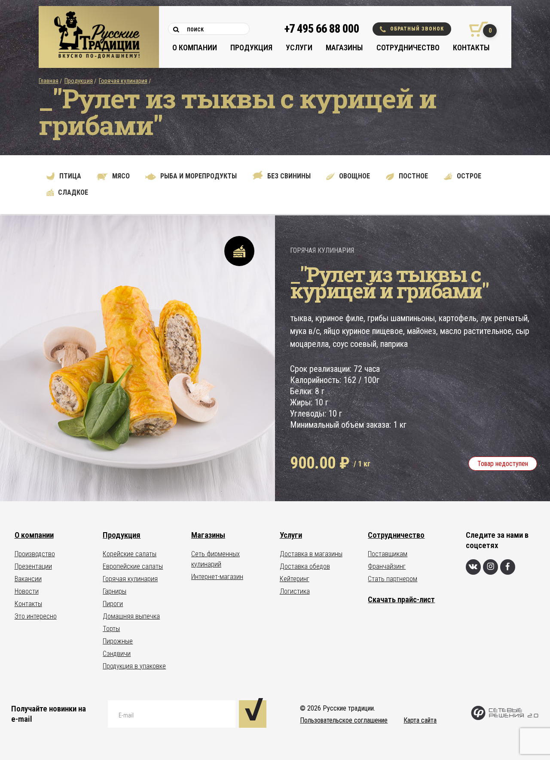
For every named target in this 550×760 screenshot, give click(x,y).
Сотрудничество (408, 47)
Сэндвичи (117, 654)
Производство (35, 554)
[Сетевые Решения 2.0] (505, 718)
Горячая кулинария (123, 80)
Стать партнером (392, 579)
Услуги (299, 47)
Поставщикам (387, 554)
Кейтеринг (294, 579)
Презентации (33, 566)
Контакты (471, 47)
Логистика (295, 591)
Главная (48, 80)
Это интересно (36, 616)
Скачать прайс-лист (401, 599)
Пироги (113, 604)
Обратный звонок (417, 29)
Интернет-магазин (217, 577)
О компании (194, 47)
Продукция (251, 47)
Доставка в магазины (311, 554)
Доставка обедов (305, 566)
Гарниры (114, 591)
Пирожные (118, 641)
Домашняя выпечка (131, 616)
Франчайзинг (387, 566)
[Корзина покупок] (475, 29)
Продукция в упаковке (134, 666)
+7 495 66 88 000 (321, 29)
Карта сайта (420, 720)
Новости (27, 591)
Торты (111, 629)
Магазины (344, 47)
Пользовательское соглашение (344, 720)
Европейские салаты (133, 566)
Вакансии (28, 579)
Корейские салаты (129, 554)
